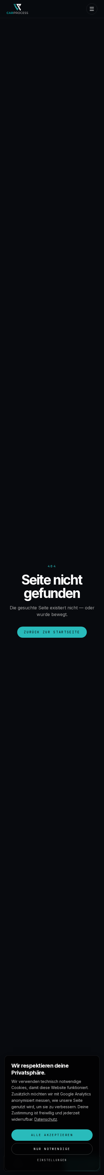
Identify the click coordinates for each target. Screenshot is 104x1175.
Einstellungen (52, 1160)
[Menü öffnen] (91, 8)
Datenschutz (45, 1119)
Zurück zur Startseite (52, 632)
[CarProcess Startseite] (17, 9)
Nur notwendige (52, 1149)
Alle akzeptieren (52, 1135)
